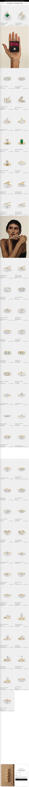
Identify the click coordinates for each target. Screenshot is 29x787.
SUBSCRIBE (21, 779)
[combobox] (16, 775)
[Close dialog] (27, 764)
